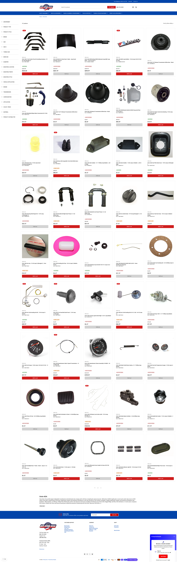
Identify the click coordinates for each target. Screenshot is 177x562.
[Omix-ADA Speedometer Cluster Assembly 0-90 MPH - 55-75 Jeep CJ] (98, 347)
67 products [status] (25, 23)
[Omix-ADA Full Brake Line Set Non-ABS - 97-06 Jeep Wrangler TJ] (98, 397)
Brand (5, 37)
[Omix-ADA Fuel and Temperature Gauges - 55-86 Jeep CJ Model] (160, 347)
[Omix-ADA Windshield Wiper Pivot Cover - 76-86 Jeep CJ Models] (160, 448)
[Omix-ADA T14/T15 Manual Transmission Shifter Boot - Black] (66, 93)
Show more (42, 506)
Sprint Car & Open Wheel (115, 13)
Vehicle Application (8, 82)
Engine (5, 87)
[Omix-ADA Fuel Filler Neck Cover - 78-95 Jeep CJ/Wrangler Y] (160, 144)
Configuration (7, 97)
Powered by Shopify (52, 559)
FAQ (65, 532)
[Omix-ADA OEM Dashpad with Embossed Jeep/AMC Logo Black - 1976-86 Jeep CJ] (98, 42)
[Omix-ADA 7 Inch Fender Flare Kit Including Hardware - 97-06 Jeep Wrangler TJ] (35, 42)
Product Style (7, 32)
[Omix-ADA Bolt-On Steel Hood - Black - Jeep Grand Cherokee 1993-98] (66, 42)
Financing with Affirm (69, 530)
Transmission (7, 92)
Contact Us (135, 1)
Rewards (130, 1)
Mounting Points (8, 72)
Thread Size (6, 52)
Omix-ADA (45, 16)
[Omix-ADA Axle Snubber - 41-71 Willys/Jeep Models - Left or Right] (98, 144)
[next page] (101, 488)
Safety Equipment (43, 13)
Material (5, 112)
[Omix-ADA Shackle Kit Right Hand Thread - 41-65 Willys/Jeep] (66, 195)
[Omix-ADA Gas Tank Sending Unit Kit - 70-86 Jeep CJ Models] (35, 296)
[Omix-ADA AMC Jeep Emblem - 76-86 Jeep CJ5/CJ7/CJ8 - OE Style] (129, 42)
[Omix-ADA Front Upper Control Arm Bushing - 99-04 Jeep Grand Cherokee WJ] (160, 93)
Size (4, 42)
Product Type (7, 27)
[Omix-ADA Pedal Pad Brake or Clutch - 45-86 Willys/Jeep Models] (66, 397)
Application (6, 102)
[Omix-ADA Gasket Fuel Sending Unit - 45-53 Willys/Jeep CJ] (160, 246)
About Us (91, 525)
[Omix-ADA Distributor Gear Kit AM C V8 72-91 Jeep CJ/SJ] (98, 246)
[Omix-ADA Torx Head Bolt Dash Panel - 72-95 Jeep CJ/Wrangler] (66, 296)
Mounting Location (8, 67)
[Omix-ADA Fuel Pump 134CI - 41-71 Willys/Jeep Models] (160, 296)
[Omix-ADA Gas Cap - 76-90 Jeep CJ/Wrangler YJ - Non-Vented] (35, 246)
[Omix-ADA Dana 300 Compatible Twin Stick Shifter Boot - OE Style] (66, 144)
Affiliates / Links (92, 529)
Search (112, 7)
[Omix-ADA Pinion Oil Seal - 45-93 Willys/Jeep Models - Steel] (35, 397)
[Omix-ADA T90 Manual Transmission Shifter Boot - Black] (98, 93)
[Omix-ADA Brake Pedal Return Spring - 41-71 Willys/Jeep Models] (129, 347)
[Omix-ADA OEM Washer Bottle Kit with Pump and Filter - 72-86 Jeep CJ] (129, 93)
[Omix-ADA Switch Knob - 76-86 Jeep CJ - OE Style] (66, 448)
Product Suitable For (9, 117)
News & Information (93, 528)
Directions (41, 549)
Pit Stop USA (45, 559)
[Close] (174, 536)
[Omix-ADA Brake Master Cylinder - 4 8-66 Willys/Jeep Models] (129, 397)
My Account (66, 525)
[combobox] (88, 7)
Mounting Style (7, 77)
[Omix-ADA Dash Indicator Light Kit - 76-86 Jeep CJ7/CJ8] (129, 448)
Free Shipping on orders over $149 (120, 1)
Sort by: (168, 23)
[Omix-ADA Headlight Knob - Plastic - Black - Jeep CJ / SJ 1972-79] (35, 448)
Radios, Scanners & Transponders (71, 13)
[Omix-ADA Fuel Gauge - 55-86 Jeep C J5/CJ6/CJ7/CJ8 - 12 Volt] (35, 347)
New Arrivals (117, 530)
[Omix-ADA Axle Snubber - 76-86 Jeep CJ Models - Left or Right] (129, 144)
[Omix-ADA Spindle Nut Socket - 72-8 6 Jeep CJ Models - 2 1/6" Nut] (160, 397)
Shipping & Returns (68, 529)
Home (40, 16)
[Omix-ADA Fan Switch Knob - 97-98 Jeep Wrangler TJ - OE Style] (129, 195)
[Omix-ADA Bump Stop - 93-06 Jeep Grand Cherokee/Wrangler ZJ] (35, 144)
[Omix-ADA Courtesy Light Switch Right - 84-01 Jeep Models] (98, 296)
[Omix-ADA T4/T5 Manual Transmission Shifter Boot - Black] (160, 42)
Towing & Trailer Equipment (100, 13)
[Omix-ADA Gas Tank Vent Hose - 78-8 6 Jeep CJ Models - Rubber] (160, 195)
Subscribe (114, 514)
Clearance (116, 527)
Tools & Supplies (86, 13)
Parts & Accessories (55, 13)
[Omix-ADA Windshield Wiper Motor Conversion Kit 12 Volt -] (35, 93)
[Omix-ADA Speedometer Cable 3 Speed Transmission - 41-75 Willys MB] (66, 347)
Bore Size (5, 57)
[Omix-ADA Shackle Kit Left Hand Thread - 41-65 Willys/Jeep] (98, 195)
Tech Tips (66, 528)
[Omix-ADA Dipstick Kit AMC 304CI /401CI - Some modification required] (129, 246)
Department (6, 22)
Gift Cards (116, 525)
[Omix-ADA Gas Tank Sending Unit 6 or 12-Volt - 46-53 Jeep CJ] (129, 296)
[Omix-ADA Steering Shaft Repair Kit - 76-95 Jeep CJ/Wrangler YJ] (35, 195)
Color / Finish (7, 107)
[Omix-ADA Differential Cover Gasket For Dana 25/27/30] (98, 448)
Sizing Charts (67, 527)
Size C (4, 47)
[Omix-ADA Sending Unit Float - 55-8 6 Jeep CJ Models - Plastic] (66, 246)
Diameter (5, 62)
